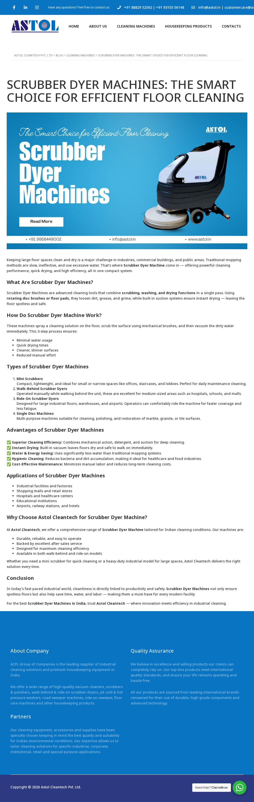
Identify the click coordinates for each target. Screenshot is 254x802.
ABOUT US (98, 26)
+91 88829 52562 (138, 7)
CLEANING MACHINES (136, 26)
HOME (74, 26)
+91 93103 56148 (170, 7)
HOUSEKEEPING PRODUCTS (188, 26)
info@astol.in (209, 7)
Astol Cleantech (25, 529)
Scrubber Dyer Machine (144, 265)
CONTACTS (231, 26)
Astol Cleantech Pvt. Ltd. (61, 787)
